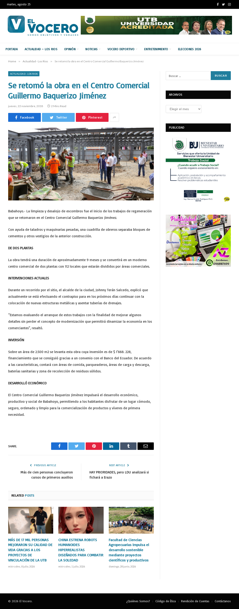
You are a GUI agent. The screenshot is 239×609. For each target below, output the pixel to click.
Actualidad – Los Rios (41, 49)
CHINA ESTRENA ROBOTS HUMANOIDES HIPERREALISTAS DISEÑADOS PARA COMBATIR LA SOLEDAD (80, 549)
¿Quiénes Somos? (138, 601)
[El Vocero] (46, 26)
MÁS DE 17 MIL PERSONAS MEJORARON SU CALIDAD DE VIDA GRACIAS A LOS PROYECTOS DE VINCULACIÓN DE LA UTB (30, 549)
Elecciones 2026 (189, 49)
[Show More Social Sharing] (114, 117)
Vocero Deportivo (121, 49)
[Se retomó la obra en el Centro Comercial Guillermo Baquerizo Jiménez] (81, 164)
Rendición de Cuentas (195, 601)
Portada (12, 49)
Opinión (70, 49)
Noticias (91, 49)
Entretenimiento (156, 49)
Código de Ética (165, 601)
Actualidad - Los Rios (24, 73)
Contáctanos (223, 601)
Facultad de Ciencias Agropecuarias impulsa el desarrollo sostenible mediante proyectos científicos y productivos (129, 549)
